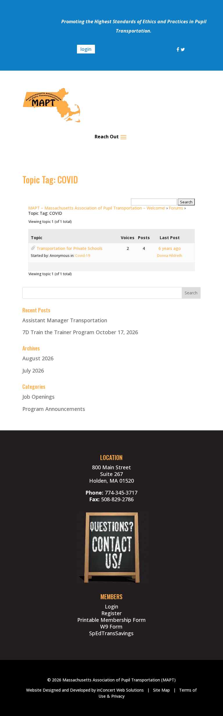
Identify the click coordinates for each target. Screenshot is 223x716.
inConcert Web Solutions (120, 690)
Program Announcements (53, 408)
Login (111, 606)
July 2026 (33, 370)
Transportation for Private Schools (69, 248)
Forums (176, 208)
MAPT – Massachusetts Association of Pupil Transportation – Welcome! (96, 208)
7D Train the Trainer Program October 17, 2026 (80, 332)
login (85, 49)
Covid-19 (82, 255)
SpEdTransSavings (111, 633)
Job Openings (38, 396)
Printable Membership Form (111, 619)
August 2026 (37, 358)
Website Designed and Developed (58, 690)
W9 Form (111, 626)
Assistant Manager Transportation (64, 320)
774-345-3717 (121, 492)
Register (111, 613)
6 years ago (170, 248)
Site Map (161, 690)
